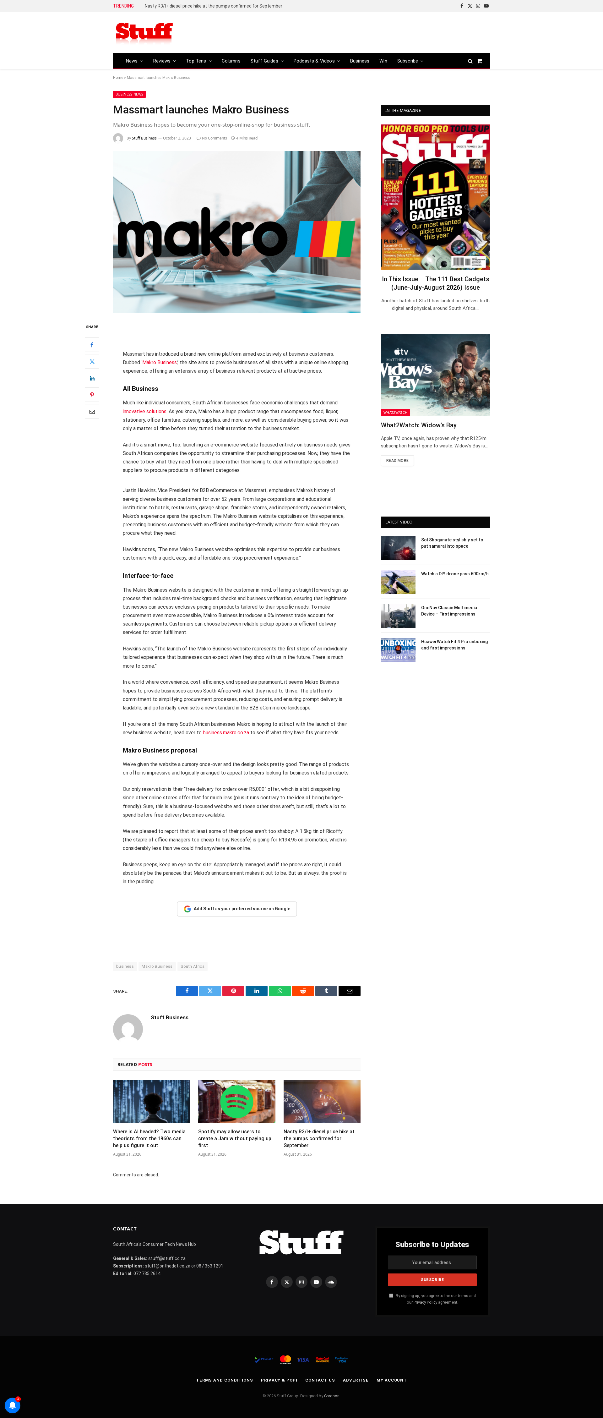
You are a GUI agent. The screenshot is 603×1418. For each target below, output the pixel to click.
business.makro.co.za (226, 733)
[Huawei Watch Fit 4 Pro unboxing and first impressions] (398, 650)
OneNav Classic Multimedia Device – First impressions (449, 610)
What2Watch (395, 412)
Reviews (162, 61)
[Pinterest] (92, 395)
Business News (129, 94)
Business (359, 61)
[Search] (470, 61)
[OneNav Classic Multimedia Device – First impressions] (398, 616)
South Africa (193, 966)
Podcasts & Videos (314, 61)
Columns (231, 61)
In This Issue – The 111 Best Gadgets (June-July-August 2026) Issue (435, 283)
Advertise (356, 1380)
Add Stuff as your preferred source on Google (242, 908)
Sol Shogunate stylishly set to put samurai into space (452, 543)
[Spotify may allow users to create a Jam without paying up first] (236, 1101)
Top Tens (196, 61)
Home (118, 77)
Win (383, 61)
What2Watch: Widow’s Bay (419, 425)
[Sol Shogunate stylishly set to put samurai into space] (398, 548)
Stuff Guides (264, 61)
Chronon (332, 1395)
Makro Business (159, 362)
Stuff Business (144, 138)
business (125, 966)
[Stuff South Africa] (144, 32)
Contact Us (320, 1380)
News (132, 61)
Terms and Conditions (224, 1380)
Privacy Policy (425, 1302)
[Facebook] (92, 345)
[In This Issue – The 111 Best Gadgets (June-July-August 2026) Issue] (435, 197)
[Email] (92, 411)
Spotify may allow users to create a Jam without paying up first (234, 1138)
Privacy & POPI (279, 1380)
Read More (397, 460)
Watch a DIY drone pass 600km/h (455, 573)
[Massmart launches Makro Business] (237, 232)
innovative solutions (144, 411)
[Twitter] (92, 361)
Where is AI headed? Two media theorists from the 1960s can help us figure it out (149, 1138)
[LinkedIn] (92, 378)
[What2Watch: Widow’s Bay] (435, 375)
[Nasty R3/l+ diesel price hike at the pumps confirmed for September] (322, 1101)
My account (392, 1380)
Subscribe (407, 61)
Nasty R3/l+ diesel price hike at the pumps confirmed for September (213, 5)
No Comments (214, 138)
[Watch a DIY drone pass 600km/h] (398, 582)
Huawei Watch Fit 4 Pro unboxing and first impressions (454, 644)
